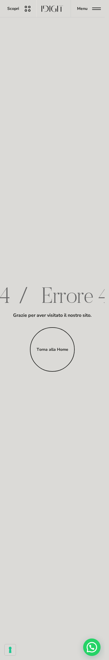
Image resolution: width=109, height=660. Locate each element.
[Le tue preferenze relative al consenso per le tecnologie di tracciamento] (10, 649)
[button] (92, 647)
